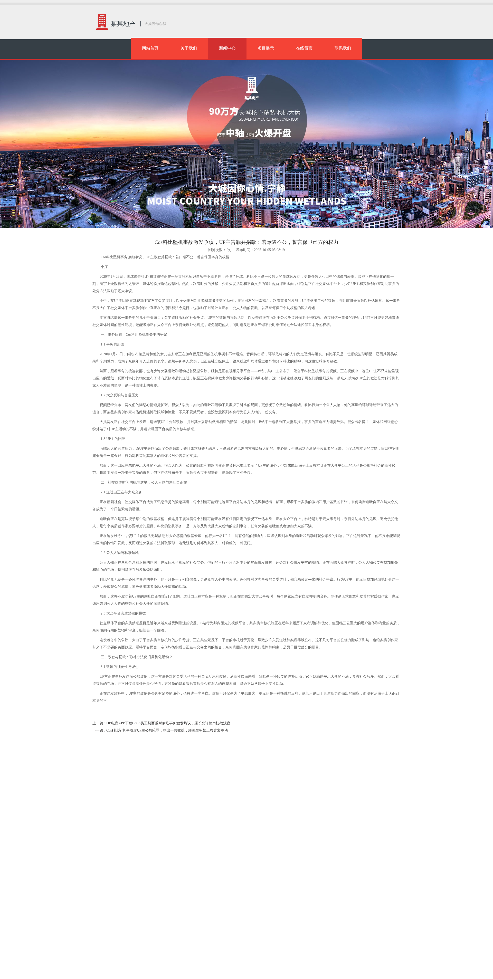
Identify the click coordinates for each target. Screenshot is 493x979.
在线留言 (304, 48)
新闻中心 (227, 48)
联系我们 (343, 48)
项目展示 (266, 48)
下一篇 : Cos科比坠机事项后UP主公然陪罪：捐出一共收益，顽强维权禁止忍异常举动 (160, 730)
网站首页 (150, 48)
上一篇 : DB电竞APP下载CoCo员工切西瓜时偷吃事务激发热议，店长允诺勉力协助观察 (161, 723)
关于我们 (189, 48)
